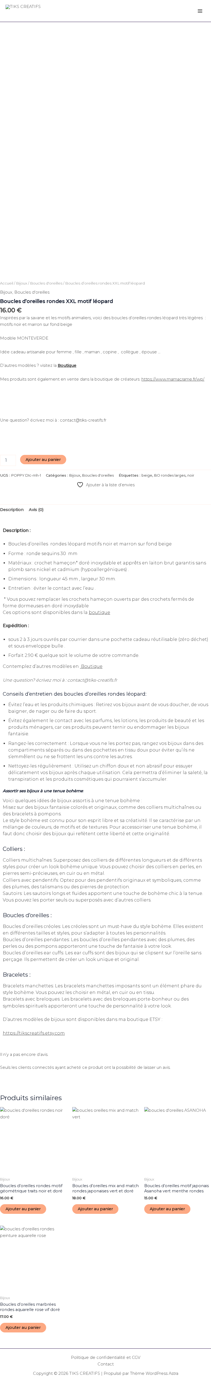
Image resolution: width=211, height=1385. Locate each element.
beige (146, 475)
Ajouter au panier (43, 459)
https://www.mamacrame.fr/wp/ (172, 379)
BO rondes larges (169, 475)
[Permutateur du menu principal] (200, 10)
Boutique (67, 365)
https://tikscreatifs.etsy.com (34, 1033)
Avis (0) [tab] (36, 509)
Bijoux (21, 283)
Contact (106, 1364)
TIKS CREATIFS (29, 13)
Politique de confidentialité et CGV (105, 1357)
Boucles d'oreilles (46, 283)
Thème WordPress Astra (154, 1373)
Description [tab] (12, 509)
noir (190, 475)
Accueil (6, 283)
